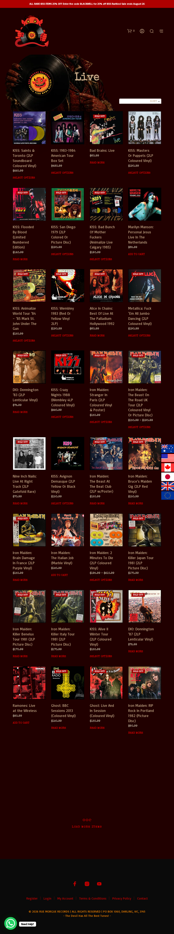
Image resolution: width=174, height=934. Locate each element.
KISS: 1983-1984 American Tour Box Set (63, 155)
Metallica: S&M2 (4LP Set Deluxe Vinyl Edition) (102, 787)
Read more (97, 163)
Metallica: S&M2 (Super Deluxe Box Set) (63, 787)
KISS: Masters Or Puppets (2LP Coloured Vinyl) (140, 155)
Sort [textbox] (153, 101)
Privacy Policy (121, 898)
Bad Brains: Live (102, 150)
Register (32, 898)
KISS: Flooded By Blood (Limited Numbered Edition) (23, 237)
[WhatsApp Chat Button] (10, 923)
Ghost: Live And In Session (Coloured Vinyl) (102, 710)
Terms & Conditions (92, 898)
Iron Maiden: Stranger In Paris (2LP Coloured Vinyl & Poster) (101, 399)
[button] (131, 31)
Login (47, 898)
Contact (142, 898)
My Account (65, 898)
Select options (24, 178)
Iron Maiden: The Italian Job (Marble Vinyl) (62, 557)
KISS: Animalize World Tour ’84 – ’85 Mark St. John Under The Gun (24, 318)
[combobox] (140, 102)
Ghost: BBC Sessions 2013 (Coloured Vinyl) (63, 710)
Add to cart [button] (136, 254)
